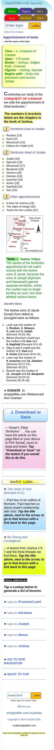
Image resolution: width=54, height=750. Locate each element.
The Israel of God (17, 491)
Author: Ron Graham (13, 32)
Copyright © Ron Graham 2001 (24, 719)
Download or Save (25, 414)
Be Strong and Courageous (15, 539)
